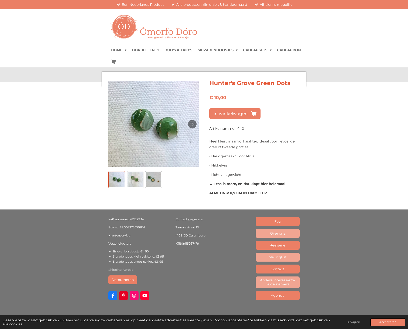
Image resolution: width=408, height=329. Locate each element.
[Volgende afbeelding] (192, 124)
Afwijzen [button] (353, 322)
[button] (116, 179)
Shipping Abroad (120, 270)
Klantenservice (119, 235)
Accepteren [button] (387, 322)
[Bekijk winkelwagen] (113, 61)
